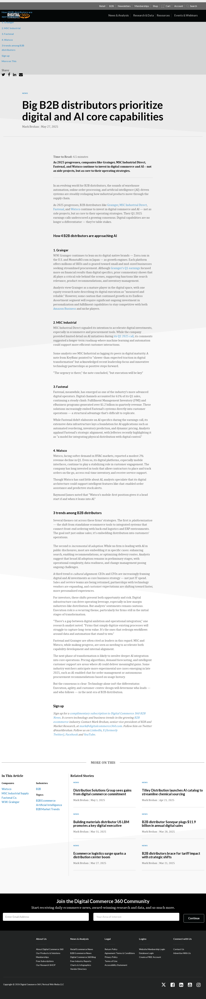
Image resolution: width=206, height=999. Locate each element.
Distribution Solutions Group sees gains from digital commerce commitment (102, 792)
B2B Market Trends (48, 809)
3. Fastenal (8, 33)
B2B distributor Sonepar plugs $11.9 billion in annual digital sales (169, 824)
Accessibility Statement (116, 965)
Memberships (42, 957)
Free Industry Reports (80, 961)
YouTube (89, 734)
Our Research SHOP (45, 965)
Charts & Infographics (80, 965)
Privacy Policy (111, 957)
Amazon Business (64, 308)
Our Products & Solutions (48, 953)
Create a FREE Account (150, 957)
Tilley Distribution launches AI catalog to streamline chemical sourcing (172, 792)
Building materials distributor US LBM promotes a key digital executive (101, 824)
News (25, 93)
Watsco (75, 209)
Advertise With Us (182, 953)
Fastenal (58, 209)
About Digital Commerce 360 (49, 949)
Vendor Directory (78, 969)
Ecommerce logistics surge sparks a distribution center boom (99, 855)
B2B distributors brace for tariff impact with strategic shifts (171, 855)
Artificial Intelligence (49, 805)
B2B (38, 789)
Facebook (71, 734)
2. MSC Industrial (11, 28)
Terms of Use (111, 961)
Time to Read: (62, 156)
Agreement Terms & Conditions (120, 953)
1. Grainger (8, 22)
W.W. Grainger (10, 802)
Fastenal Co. (9, 797)
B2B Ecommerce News (81, 953)
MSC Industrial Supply (15, 793)
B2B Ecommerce (45, 800)
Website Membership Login (152, 949)
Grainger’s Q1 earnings (125, 268)
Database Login (146, 953)
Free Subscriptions (45, 961)
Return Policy (111, 949)
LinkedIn (95, 730)
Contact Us (178, 949)
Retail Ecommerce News (81, 949)
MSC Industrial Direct (133, 205)
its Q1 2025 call (124, 336)
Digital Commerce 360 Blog (83, 957)
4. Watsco (7, 39)
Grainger (112, 205)
